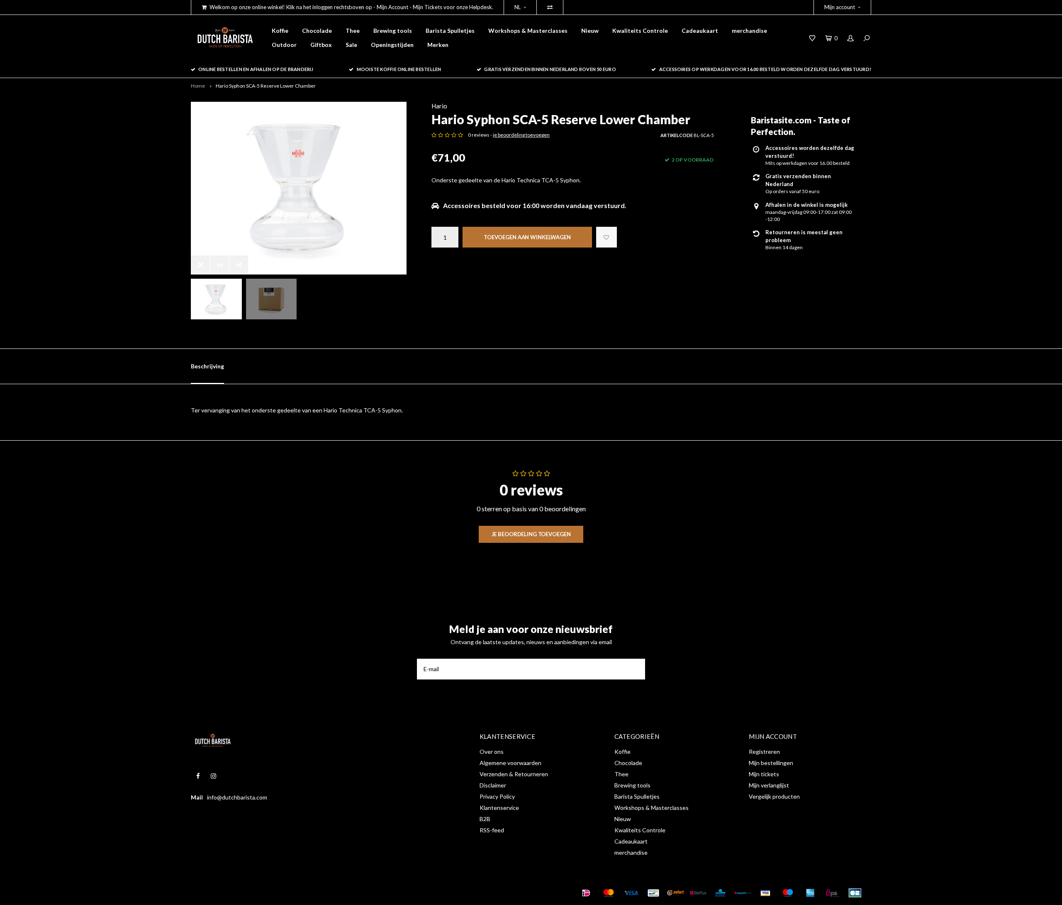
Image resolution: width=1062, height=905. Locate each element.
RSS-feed (492, 830)
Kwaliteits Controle (640, 30)
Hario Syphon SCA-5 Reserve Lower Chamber (266, 86)
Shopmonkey (321, 892)
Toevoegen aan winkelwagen (527, 237)
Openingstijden (392, 44)
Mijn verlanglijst (769, 785)
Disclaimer (493, 785)
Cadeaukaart (700, 30)
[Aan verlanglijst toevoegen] (606, 237)
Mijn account (839, 7)
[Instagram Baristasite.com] (213, 776)
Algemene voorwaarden (510, 762)
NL (517, 7)
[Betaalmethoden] (586, 893)
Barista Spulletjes (450, 30)
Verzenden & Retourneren (514, 773)
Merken (437, 44)
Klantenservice (499, 807)
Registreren (764, 751)
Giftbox (321, 44)
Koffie (280, 30)
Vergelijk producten (774, 796)
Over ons (492, 751)
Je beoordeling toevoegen (531, 534)
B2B (485, 818)
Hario (439, 106)
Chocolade (317, 30)
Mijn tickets (764, 773)
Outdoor (284, 44)
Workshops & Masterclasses (528, 30)
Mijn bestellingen (771, 762)
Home (198, 86)
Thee (353, 30)
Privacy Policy (497, 796)
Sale (351, 44)
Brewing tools (392, 30)
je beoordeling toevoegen (521, 135)
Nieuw (590, 30)
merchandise (749, 30)
